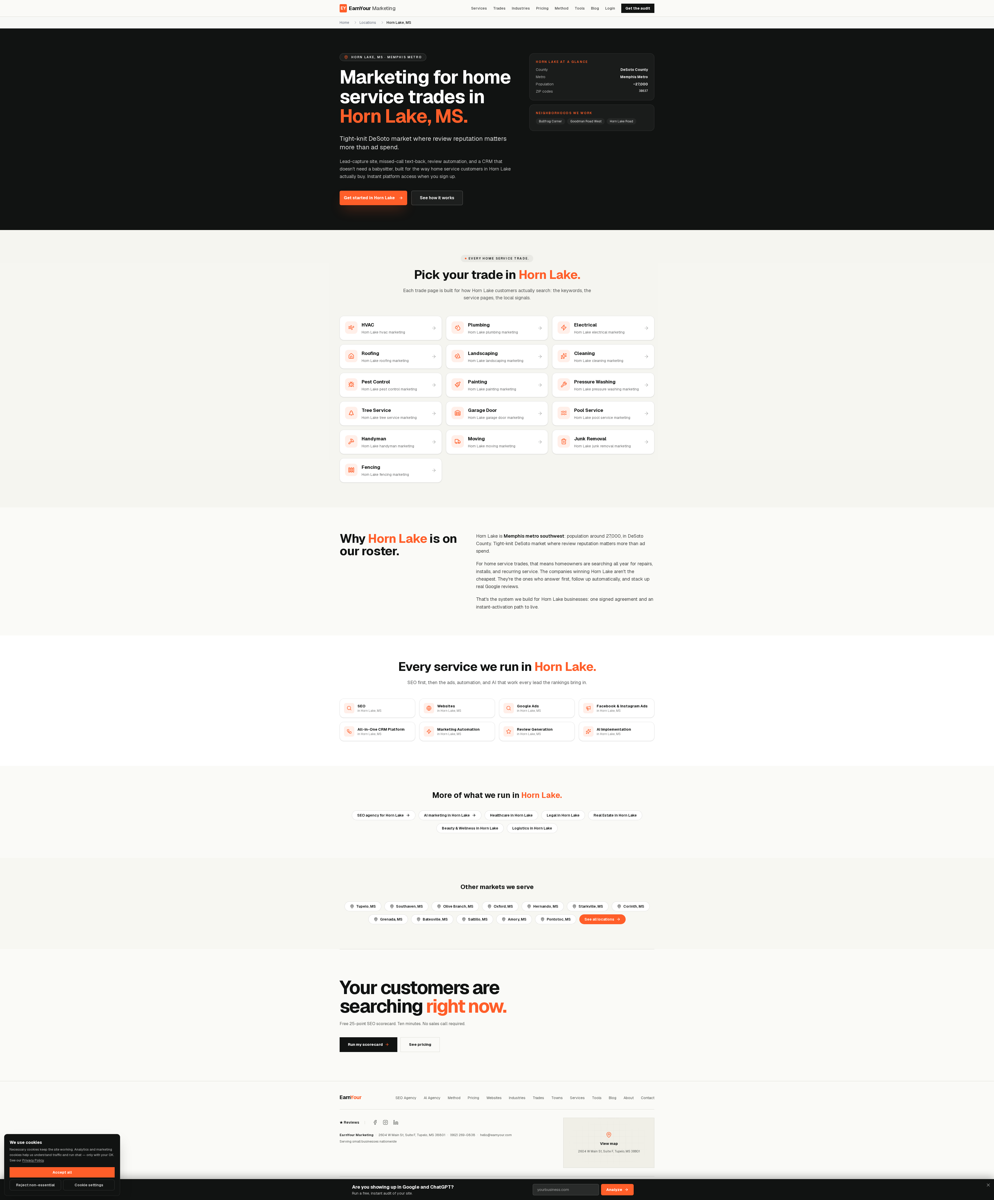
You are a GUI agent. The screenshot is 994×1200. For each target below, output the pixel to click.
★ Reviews (349, 1122)
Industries (521, 8)
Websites (494, 1097)
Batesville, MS (435, 919)
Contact (647, 1097)
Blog (595, 8)
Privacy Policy (33, 1160)
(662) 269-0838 (462, 1135)
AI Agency (432, 1097)
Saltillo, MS (478, 919)
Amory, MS (517, 919)
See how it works (437, 198)
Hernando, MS (545, 906)
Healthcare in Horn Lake (511, 815)
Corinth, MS (633, 906)
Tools (580, 8)
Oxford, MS (503, 906)
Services (479, 8)
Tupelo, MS (366, 906)
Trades (499, 8)
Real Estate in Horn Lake (615, 815)
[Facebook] (375, 1122)
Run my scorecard (365, 1044)
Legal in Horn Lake (563, 815)
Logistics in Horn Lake (532, 828)
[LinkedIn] (395, 1122)
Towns (557, 1097)
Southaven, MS (409, 906)
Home (344, 22)
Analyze (614, 1189)
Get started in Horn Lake (369, 198)
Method (561, 8)
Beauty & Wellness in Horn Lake (470, 828)
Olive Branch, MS (458, 906)
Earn (350, 1097)
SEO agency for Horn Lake (380, 815)
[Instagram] (385, 1122)
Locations (368, 22)
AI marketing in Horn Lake (447, 815)
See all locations (599, 919)
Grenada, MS (391, 919)
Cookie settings (89, 1185)
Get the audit (637, 8)
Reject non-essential (35, 1185)
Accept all (62, 1172)
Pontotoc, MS (559, 919)
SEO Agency (406, 1097)
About (629, 1097)
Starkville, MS (591, 906)
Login (610, 8)
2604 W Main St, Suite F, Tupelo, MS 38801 (411, 1135)
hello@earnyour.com (496, 1135)
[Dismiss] (988, 1185)
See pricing (420, 1044)
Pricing (542, 8)
